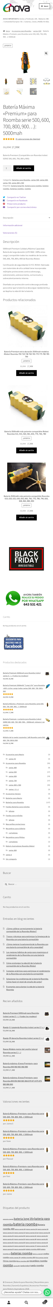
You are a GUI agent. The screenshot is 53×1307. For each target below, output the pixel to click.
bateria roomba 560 (19, 1236)
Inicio (8, 31)
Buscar (26, 1302)
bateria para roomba (33, 186)
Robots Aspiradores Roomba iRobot (20, 846)
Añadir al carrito (23, 168)
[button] (46, 53)
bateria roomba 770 (31, 1246)
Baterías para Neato (14, 798)
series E (9, 855)
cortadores (13, 833)
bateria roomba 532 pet (32, 1233)
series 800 (13, 850)
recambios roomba (38, 1260)
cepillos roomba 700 (15, 1257)
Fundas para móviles (14, 815)
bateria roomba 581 (42, 1239)
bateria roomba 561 (31, 1236)
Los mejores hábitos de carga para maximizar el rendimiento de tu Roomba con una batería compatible (27, 955)
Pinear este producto (16, 204)
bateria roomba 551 (8, 1236)
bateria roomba (25, 1224)
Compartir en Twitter (16, 197)
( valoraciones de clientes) (28, 139)
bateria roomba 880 (19, 1249)
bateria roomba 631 (8, 1246)
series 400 (13, 767)
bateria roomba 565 (19, 1239)
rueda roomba (37, 1265)
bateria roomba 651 (19, 1246)
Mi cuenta (9, 1302)
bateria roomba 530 (42, 1229)
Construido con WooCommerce (16, 1292)
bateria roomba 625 (31, 1242)
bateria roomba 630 (42, 1242)
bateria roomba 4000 (33, 1249)
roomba (28, 189)
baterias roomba (17, 189)
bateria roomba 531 (8, 1233)
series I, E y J (14, 789)
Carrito (40, 1300)
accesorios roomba (8, 1219)
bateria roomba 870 (8, 1249)
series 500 (37, 31)
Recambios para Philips (15, 837)
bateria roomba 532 (19, 1233)
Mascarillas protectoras (15, 824)
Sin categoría (11, 859)
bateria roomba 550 (44, 1233)
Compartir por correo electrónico (22, 207)
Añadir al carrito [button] (26, 373)
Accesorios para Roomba (21, 31)
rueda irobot (25, 1265)
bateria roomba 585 (19, 1242)
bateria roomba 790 (42, 1246)
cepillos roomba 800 (28, 1257)
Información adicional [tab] (12, 225)
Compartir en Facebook (17, 200)
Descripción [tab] (8, 217)
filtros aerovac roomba (42, 1257)
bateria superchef (38, 1254)
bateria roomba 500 (20, 1229)
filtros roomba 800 (22, 1261)
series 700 (7, 183)
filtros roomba (9, 1261)
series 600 (44, 180)
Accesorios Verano (13, 794)
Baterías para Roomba (21, 180)
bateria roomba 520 (31, 1229)
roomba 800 (16, 1266)
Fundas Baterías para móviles (18, 807)
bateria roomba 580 (31, 1239)
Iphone (11, 811)
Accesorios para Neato (15, 754)
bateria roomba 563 (8, 1239)
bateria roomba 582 (8, 1242)
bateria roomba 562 (42, 1236)
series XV (12, 759)
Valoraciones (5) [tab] (10, 232)
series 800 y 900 (18, 183)
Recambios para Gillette (15, 828)
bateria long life (17, 186)
